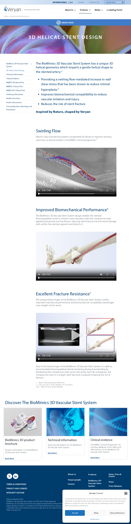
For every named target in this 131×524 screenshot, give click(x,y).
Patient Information (14, 102)
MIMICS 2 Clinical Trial (14, 86)
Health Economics (13, 98)
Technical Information (14, 74)
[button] (126, 493)
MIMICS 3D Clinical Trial (15, 82)
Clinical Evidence (12, 78)
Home (6, 16)
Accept (75, 513)
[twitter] (9, 476)
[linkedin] (15, 476)
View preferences (117, 513)
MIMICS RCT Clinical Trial (15, 90)
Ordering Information (14, 94)
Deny (96, 513)
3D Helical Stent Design (15, 70)
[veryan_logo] (22, 6)
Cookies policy (94, 519)
